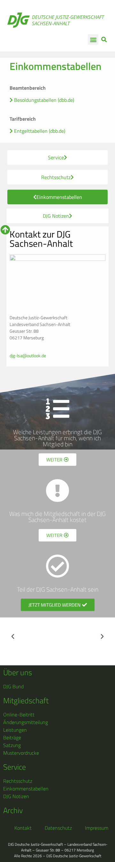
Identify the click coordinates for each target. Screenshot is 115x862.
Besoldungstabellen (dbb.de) (43, 100)
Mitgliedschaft (26, 700)
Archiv (13, 810)
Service (14, 767)
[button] (93, 39)
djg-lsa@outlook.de (28, 355)
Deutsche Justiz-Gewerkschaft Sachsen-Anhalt (68, 20)
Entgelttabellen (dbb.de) (39, 131)
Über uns (17, 672)
